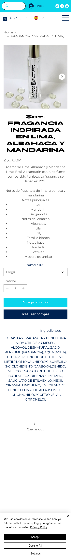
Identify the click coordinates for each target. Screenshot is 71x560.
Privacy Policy (38, 527)
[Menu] (65, 18)
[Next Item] (62, 77)
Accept (35, 537)
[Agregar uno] (23, 288)
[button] (5, 18)
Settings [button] (36, 553)
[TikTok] (57, 6)
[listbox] (19, 18)
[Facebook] (67, 6)
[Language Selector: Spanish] (39, 18)
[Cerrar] (65, 518)
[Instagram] (62, 6)
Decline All (35, 545)
